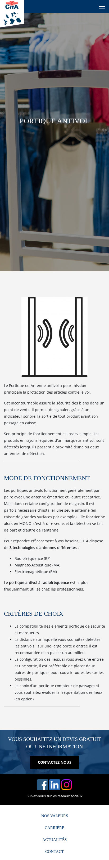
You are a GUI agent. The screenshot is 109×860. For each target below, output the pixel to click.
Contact (54, 851)
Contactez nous (54, 762)
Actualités (54, 840)
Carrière (54, 828)
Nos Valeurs (54, 816)
